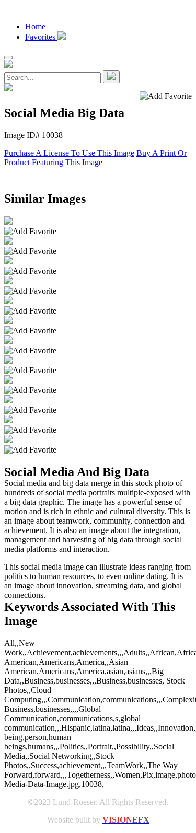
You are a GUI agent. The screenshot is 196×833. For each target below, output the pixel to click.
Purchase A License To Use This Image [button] (69, 152)
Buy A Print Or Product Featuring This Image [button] (95, 157)
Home (35, 26)
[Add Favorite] (30, 231)
